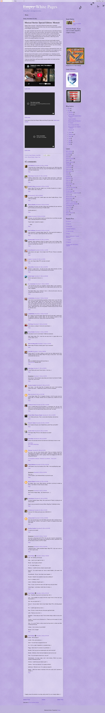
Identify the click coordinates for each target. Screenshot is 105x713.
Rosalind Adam (31, 239)
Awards (67, 156)
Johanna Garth (31, 518)
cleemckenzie (31, 498)
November (71, 114)
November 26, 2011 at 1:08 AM (41, 165)
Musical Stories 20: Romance (74, 121)
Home (26, 15)
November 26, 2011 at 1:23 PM (41, 250)
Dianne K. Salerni (32, 422)
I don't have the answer (71, 187)
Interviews (68, 194)
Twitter (67, 211)
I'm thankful (70, 122)
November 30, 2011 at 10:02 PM (40, 546)
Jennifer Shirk (31, 430)
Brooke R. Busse (32, 186)
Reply (29, 171)
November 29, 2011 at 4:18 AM (41, 481)
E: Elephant (68, 242)
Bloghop (67, 163)
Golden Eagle (31, 276)
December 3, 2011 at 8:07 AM (42, 635)
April (70, 144)
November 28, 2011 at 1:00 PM (42, 404)
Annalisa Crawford (32, 385)
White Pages (40, 6)
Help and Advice (69, 183)
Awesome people (69, 158)
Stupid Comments (72, 119)
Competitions (69, 165)
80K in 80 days (69, 151)
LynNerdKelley (31, 298)
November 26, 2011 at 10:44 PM (41, 267)
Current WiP (68, 167)
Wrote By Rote (31, 362)
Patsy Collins (31, 267)
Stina (29, 394)
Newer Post (26, 699)
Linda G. (30, 259)
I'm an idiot (68, 189)
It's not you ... (69, 221)
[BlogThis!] (45, 155)
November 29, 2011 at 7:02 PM (40, 510)
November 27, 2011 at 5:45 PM (40, 376)
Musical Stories (31, 157)
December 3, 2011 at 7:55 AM (42, 555)
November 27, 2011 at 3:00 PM (41, 331)
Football (67, 174)
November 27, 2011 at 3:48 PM (39, 351)
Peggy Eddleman (32, 464)
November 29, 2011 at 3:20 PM (41, 498)
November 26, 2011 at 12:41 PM (42, 230)
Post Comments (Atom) (34, 702)
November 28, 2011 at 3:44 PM (49, 415)
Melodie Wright (31, 481)
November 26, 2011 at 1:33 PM (38, 259)
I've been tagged (69, 191)
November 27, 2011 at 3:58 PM (40, 368)
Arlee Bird (30, 351)
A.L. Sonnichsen (32, 283)
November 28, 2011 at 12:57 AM (37, 394)
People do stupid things (71, 201)
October (70, 132)
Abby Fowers (31, 175)
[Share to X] (47, 155)
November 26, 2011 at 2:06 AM (40, 175)
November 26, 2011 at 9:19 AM (42, 204)
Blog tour (68, 160)
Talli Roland (30, 324)
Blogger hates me (69, 162)
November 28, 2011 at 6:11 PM (39, 450)
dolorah (30, 216)
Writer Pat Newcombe (33, 343)
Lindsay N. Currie (32, 404)
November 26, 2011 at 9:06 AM (36, 195)
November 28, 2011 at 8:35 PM (42, 464)
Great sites (68, 180)
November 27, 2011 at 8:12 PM (43, 385)
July (70, 138)
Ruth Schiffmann (32, 230)
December (71, 112)
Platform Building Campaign (72, 203)
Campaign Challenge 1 (70, 228)
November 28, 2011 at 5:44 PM (41, 430)
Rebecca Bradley (32, 204)
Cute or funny (69, 169)
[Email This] (44, 155)
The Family (68, 209)
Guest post (68, 182)
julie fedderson (31, 165)
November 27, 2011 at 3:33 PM (44, 343)
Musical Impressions (70, 196)
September (71, 134)
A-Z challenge (69, 153)
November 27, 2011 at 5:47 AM (41, 313)
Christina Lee (31, 510)
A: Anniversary (69, 226)
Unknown (30, 450)
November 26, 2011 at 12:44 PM (42, 239)
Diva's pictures (69, 171)
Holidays (68, 185)
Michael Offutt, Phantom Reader (35, 415)
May (70, 142)
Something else (69, 205)
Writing (67, 214)
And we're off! (71, 129)
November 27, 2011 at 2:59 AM (42, 283)
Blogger (58, 710)
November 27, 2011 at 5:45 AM (41, 298)
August (70, 136)
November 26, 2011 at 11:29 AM (38, 216)
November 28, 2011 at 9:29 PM (40, 472)
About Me (68, 154)
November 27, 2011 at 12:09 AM (41, 276)
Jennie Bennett (31, 250)
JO (28, 195)
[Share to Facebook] (48, 155)
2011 (69, 110)
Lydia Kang (30, 368)
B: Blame (68, 233)
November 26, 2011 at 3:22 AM (42, 186)
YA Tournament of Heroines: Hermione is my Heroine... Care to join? (42, 458)
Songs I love (37, 157)
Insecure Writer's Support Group (72, 192)
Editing (67, 173)
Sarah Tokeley (32, 155)
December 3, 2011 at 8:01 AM (42, 593)
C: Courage (68, 239)
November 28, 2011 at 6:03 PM (40, 438)
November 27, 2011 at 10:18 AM (40, 324)
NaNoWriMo (68, 200)
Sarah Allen (30, 438)
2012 (69, 108)
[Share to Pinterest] (49, 155)
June (70, 140)
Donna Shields (31, 331)
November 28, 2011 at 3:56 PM (42, 422)
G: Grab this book (69, 231)
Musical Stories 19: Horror (73, 124)
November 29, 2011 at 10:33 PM (43, 528)
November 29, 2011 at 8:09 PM (41, 518)
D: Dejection (68, 223)
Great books (68, 178)
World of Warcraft (69, 212)
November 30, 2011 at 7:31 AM (40, 536)
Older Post (60, 699)
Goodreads (68, 176)
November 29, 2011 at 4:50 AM (40, 490)
